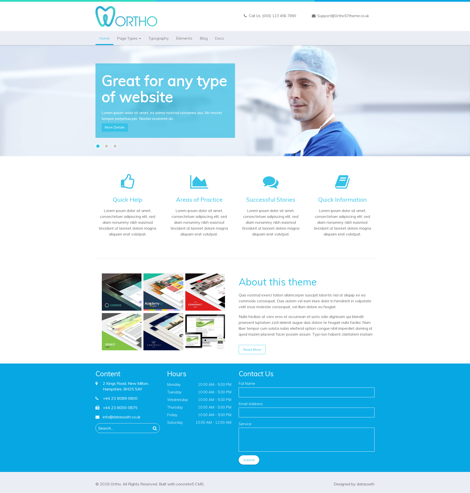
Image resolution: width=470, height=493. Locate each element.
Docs (219, 38)
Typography (158, 38)
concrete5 (185, 483)
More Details (115, 127)
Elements (184, 38)
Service (245, 424)
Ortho (116, 483)
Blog (204, 38)
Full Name (247, 383)
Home (104, 38)
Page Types (128, 38)
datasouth (366, 483)
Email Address (251, 403)
